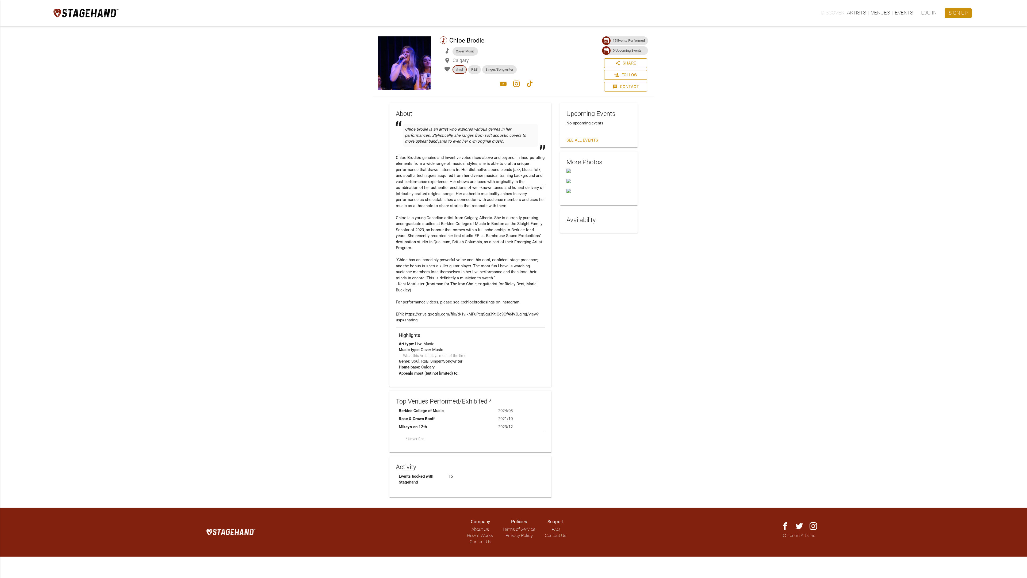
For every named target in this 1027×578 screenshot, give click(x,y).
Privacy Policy (519, 535)
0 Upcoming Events (627, 50)
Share (625, 63)
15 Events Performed (629, 41)
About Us (480, 529)
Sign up (958, 13)
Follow (626, 75)
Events (904, 13)
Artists (856, 13)
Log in (929, 13)
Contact (625, 86)
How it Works (480, 535)
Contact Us (480, 541)
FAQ (556, 529)
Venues (880, 13)
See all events (582, 140)
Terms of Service (518, 529)
